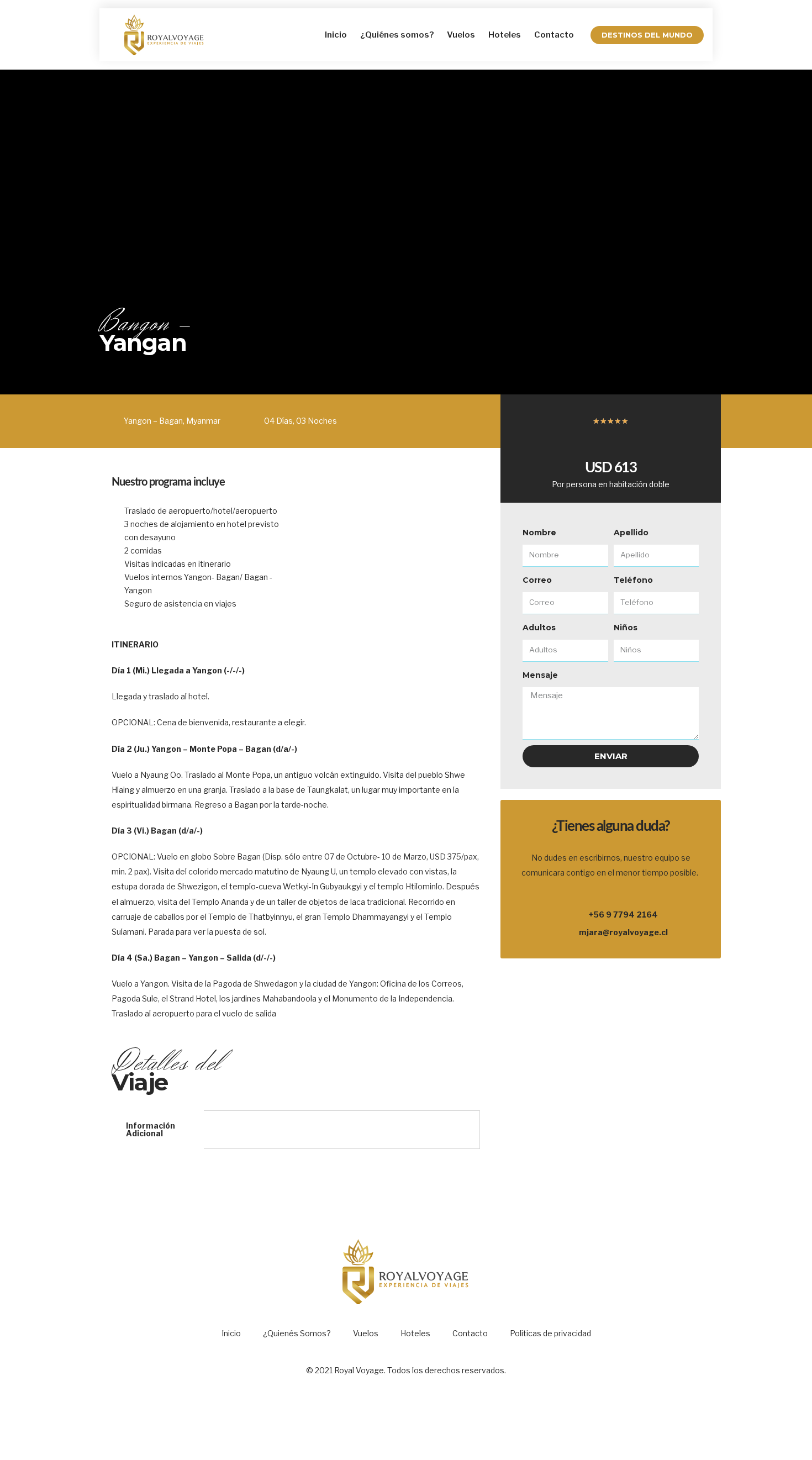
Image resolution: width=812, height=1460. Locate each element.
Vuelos (461, 35)
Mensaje (540, 675)
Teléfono (633, 580)
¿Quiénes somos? (397, 35)
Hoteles (504, 35)
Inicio (336, 35)
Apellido (631, 532)
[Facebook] (391, 1419)
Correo (537, 580)
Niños (625, 628)
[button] (647, 35)
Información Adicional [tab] (150, 1129)
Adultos (539, 628)
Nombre (539, 532)
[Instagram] (421, 1419)
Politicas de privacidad (550, 1333)
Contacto (554, 35)
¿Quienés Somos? (297, 1333)
